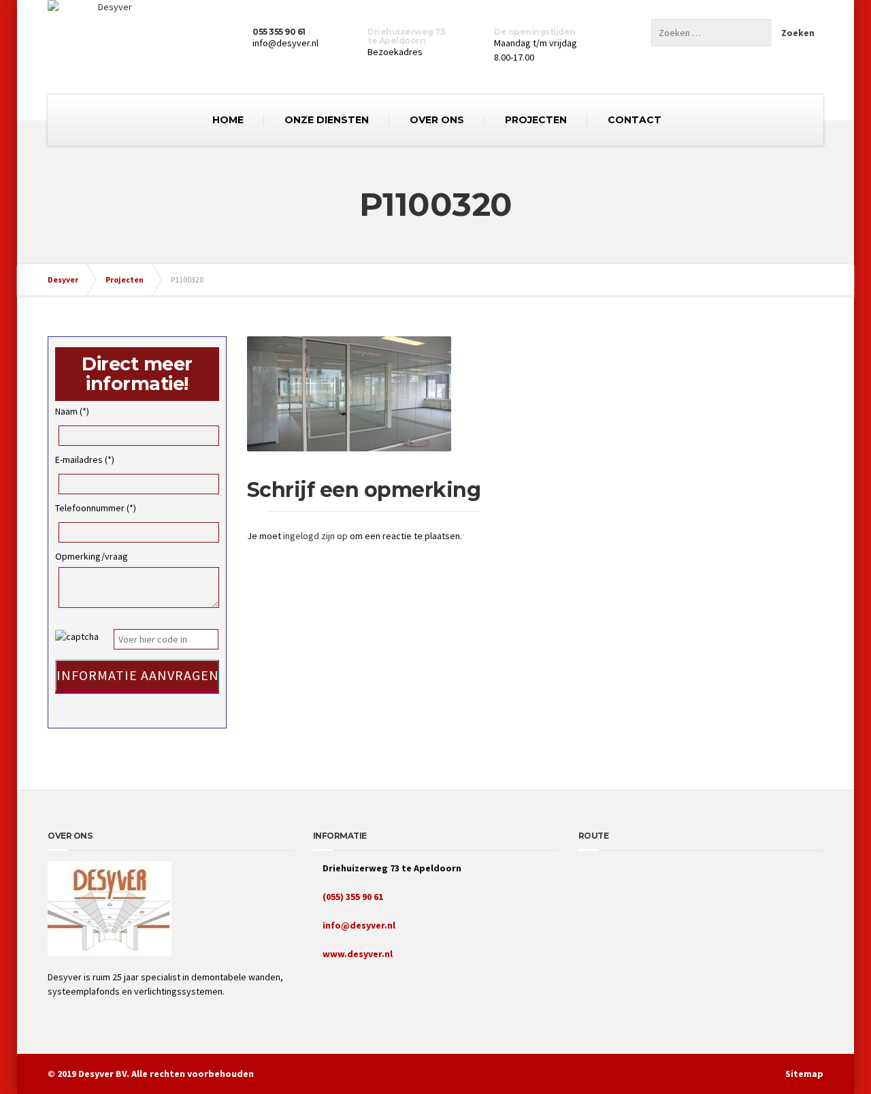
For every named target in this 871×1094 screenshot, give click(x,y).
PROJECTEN (536, 120)
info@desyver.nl (358, 925)
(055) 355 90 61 (352, 896)
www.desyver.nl (357, 954)
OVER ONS (437, 120)
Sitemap (804, 1073)
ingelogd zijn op (315, 536)
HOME (228, 120)
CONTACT (634, 120)
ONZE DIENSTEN (326, 120)
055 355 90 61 (279, 32)
